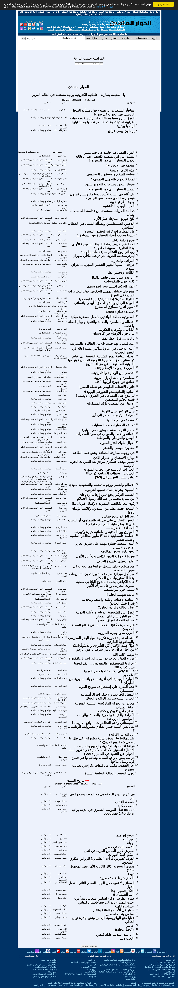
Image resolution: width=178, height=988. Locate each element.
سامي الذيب (61, 657)
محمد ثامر (62, 611)
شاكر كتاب (62, 531)
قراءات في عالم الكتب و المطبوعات (35, 654)
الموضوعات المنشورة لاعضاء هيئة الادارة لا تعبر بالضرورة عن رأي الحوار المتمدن (64, 985)
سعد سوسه (61, 890)
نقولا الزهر (62, 905)
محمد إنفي (62, 519)
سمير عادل (62, 285)
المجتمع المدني (44, 311)
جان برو (63, 838)
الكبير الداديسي (60, 637)
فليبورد (53, 952)
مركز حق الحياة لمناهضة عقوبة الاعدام (120, 969)
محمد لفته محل (60, 260)
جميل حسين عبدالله (62, 160)
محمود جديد (61, 461)
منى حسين (62, 183)
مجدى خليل (57, 152)
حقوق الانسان (45, 251)
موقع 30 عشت (60, 702)
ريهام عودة (62, 515)
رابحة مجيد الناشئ (62, 810)
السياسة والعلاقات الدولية (40, 223)
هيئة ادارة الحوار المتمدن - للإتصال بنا (160, 967)
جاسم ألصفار (61, 469)
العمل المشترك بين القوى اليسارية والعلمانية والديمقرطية (37, 566)
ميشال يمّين (61, 938)
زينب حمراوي (61, 565)
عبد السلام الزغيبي (62, 490)
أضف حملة (52, 972)
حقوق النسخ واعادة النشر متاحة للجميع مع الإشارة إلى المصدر (72, 983)
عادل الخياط (61, 429)
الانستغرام (106, 952)
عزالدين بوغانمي (59, 560)
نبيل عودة (62, 898)
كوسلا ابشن (61, 302)
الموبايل (42, 952)
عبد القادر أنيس (60, 234)
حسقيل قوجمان (60, 433)
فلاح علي (63, 476)
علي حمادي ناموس (62, 930)
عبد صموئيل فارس (62, 206)
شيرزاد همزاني (60, 925)
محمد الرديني (61, 765)
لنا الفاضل (62, 873)
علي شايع (62, 399)
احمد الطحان (61, 722)
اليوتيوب (127, 952)
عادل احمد (62, 277)
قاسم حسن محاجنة (62, 504)
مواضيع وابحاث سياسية (41, 117)
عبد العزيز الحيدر (59, 842)
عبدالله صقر (61, 913)
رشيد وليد (62, 406)
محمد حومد (62, 321)
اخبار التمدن (91, 960)
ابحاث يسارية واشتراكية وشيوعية (37, 109)
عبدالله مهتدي (60, 801)
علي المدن (62, 442)
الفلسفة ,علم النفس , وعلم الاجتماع (35, 260)
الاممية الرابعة (61, 298)
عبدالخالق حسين (59, 494)
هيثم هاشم (62, 834)
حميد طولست (60, 178)
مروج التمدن (75, 780)
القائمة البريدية (90, 972)
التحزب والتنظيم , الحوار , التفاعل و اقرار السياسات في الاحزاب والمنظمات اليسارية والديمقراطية (36, 479)
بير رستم (63, 472)
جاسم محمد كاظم (62, 265)
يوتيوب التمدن (130, 976)
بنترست (73, 952)
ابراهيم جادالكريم (62, 633)
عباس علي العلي (59, 164)
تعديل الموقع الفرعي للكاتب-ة (45, 974)
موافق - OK (163, 4)
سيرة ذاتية (46, 581)
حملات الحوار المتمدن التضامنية (83, 962)
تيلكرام (84, 952)
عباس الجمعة (61, 543)
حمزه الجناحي (60, 678)
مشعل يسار (62, 109)
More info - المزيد (105, 7)
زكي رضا (63, 615)
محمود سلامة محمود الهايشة (60, 312)
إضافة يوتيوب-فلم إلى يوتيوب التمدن (42, 965)
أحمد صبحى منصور (62, 244)
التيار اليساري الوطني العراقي (60, 356)
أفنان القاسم (61, 882)
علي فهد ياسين (60, 402)
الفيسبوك (149, 952)
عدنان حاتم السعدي (62, 727)
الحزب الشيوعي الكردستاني (60, 334)
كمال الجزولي (60, 645)
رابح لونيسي (61, 210)
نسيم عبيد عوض (59, 654)
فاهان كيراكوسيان (61, 425)
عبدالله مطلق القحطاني (61, 317)
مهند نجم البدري (60, 662)
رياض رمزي (61, 619)
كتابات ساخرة (45, 125)
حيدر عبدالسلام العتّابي (60, 556)
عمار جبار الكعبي (59, 201)
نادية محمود (61, 290)
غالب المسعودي (59, 909)
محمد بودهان (61, 865)
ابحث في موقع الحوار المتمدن (45, 976)
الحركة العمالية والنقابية (40, 277)
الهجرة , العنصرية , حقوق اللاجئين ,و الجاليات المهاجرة (36, 349)
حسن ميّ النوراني (63, 509)
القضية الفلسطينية (43, 410)
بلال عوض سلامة (59, 223)
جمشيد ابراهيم (60, 457)
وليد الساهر (62, 706)
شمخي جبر (62, 173)
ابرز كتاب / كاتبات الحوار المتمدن (161, 974)
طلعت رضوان (61, 367)
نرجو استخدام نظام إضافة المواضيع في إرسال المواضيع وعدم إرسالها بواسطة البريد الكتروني (136, 985)
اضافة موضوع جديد (49, 960)
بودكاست (31, 952)
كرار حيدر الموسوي (62, 715)
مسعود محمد (61, 251)
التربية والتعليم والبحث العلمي (38, 733)
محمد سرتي (61, 606)
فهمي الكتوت (61, 694)
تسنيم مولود (61, 805)
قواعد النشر (170, 972)
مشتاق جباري (61, 169)
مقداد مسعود (61, 858)
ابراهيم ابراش (61, 599)
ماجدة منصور (61, 846)
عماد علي (62, 156)
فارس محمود (61, 280)
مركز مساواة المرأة (127, 962)
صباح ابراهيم (61, 498)
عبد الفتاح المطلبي (62, 878)
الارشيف (92, 965)
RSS (118, 952)
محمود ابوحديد (60, 377)
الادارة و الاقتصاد (44, 624)
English (92, 976)
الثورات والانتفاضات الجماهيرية (37, 355)
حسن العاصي (61, 348)
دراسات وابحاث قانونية (41, 573)
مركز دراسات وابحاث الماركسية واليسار (119, 960)
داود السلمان (61, 447)
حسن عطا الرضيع (62, 758)
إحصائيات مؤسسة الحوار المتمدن (161, 969)
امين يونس (62, 329)
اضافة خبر (53, 962)
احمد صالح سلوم (59, 117)
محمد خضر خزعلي (62, 273)
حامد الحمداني (60, 772)
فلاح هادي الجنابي (63, 256)
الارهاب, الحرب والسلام (41, 205)
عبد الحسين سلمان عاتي (61, 698)
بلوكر (63, 952)
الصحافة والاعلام (44, 210)
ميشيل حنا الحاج (59, 193)
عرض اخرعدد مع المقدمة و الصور (161, 965)
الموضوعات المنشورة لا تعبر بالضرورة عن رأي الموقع (152, 983)
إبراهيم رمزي (61, 218)
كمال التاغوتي (60, 854)
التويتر (138, 952)
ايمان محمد (62, 674)
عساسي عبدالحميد (62, 373)
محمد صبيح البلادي (62, 574)
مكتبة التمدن (130, 979)
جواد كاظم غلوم (60, 710)
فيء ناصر (62, 850)
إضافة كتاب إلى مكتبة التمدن (45, 967)
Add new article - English (45, 969)
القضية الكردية (45, 156)
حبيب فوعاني (61, 917)
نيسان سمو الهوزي (62, 387)
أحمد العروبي (61, 686)
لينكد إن (94, 952)
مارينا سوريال (61, 594)
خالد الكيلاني (61, 581)
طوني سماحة (61, 343)
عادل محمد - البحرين (61, 126)
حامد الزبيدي (61, 527)
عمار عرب (62, 437)
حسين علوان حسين (61, 382)
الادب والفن (46, 793)
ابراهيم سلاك (61, 733)
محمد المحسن (60, 737)
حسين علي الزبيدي (62, 339)
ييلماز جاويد (62, 603)
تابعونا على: (162, 952)
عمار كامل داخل (60, 130)
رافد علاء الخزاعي (63, 650)
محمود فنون (61, 410)
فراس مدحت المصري (61, 536)
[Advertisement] (89, 73)
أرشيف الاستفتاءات (88, 967)
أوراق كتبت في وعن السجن (39, 377)
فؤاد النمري (61, 391)
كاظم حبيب (62, 230)
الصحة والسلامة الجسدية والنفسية (36, 239)
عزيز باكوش (61, 239)
